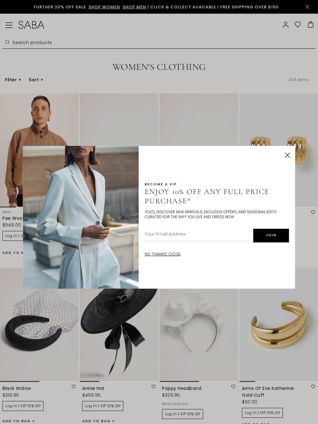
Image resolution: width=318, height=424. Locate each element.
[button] (287, 155)
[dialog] (159, 212)
